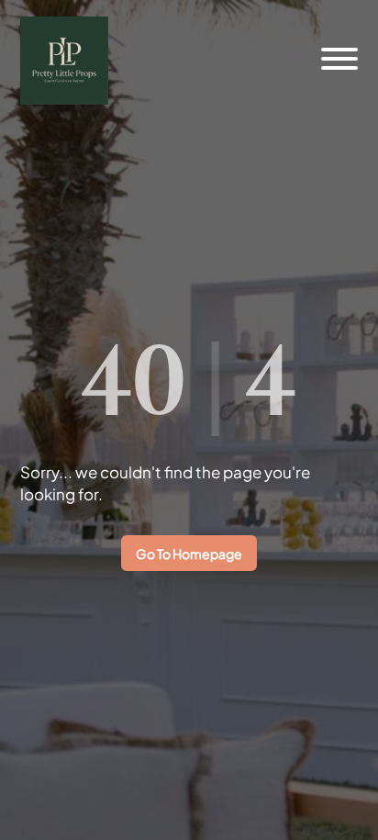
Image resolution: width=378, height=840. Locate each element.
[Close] (335, 38)
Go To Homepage (189, 553)
